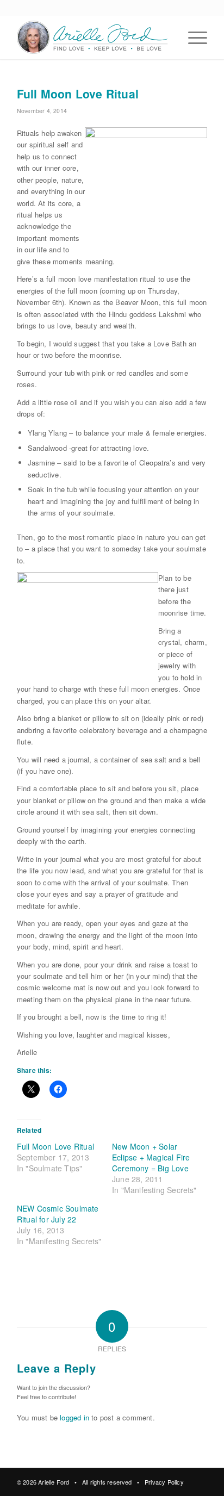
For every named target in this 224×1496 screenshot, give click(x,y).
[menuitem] (192, 37)
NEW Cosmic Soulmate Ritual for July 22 (58, 1214)
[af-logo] (93, 37)
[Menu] (192, 37)
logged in (74, 1417)
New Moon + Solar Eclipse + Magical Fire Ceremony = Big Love (151, 1157)
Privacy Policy (164, 1482)
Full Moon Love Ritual (55, 1146)
